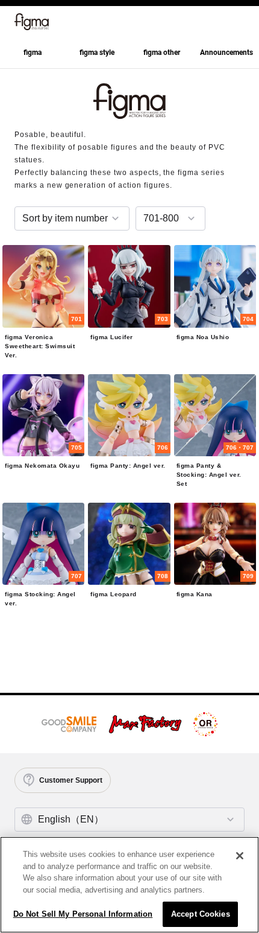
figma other (161, 52)
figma (32, 52)
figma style (97, 52)
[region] (129, 884)
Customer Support (70, 780)
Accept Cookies (200, 914)
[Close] (239, 855)
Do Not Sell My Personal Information (83, 914)
